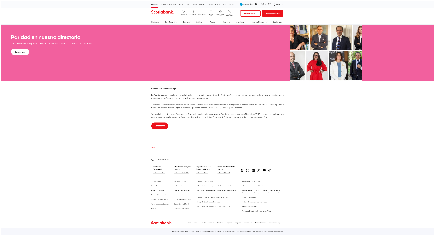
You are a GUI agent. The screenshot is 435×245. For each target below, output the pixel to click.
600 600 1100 (159, 173)
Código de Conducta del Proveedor (208, 202)
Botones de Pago (274, 223)
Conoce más (20, 52)
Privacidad (154, 186)
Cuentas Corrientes (207, 223)
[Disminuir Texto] (266, 4)
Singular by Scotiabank (168, 4)
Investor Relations (214, 4)
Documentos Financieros (182, 199)
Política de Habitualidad (250, 206)
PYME (188, 4)
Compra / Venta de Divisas (160, 195)
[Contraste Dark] (256, 4)
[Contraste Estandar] (259, 4)
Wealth (181, 4)
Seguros (225, 22)
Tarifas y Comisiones (249, 197)
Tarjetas (212, 22)
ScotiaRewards (170, 22)
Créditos (199, 22)
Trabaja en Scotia (180, 181)
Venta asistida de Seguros (160, 204)
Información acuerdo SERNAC (252, 186)
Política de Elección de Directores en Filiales (256, 211)
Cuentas (185, 22)
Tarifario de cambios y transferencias (254, 202)
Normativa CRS (179, 195)
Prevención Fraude (157, 190)
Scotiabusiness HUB (158, 181)
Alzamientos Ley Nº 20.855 (251, 181)
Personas (154, 4)
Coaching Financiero (258, 22)
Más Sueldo (155, 22)
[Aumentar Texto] (263, 4)
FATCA (153, 208)
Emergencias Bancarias (182, 190)
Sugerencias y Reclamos (159, 199)
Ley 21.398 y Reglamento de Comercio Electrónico (214, 206)
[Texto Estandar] (270, 4)
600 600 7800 (202, 173)
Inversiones (240, 22)
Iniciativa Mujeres (228, 4)
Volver (153, 148)
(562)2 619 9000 (181, 173)
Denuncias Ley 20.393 (181, 204)
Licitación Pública (180, 186)
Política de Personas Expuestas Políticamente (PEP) (214, 186)
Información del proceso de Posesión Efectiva (212, 197)
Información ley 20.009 (205, 181)
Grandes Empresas (199, 4)
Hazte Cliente (192, 223)
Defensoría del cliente (181, 208)
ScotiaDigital (277, 22)
